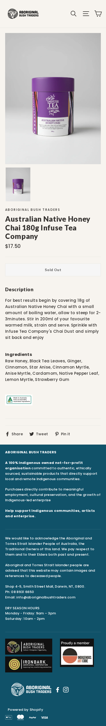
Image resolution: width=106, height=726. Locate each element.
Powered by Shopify (25, 709)
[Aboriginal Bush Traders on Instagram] (66, 689)
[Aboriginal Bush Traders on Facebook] (57, 689)
